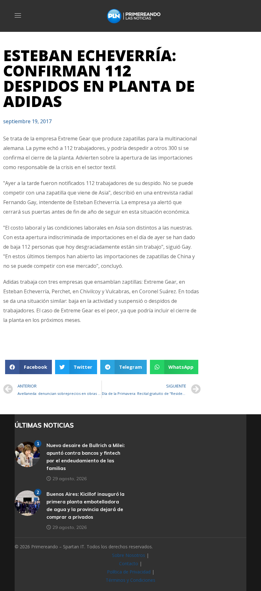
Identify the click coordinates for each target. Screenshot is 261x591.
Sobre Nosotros (128, 555)
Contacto (128, 563)
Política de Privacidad (129, 572)
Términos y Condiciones (130, 580)
